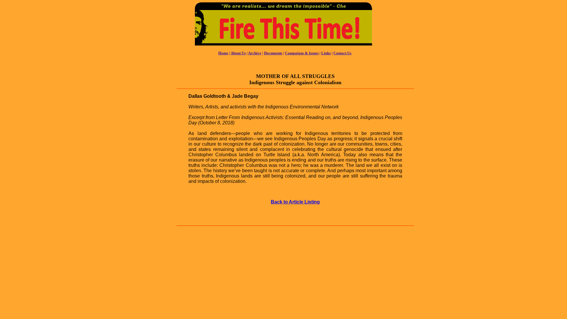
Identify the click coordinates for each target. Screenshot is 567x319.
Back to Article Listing (295, 201)
